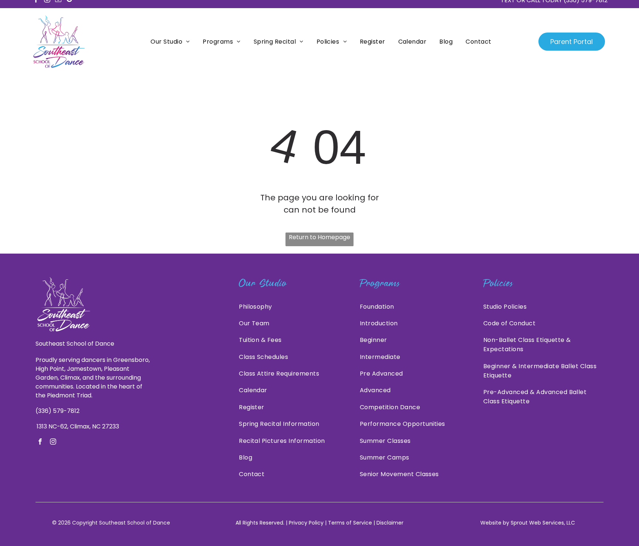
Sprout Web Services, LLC (543, 522)
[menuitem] (169, 41)
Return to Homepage (319, 237)
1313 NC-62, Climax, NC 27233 (78, 426)
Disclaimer (389, 522)
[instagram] (53, 442)
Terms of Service (350, 522)
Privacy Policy (306, 522)
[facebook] (40, 442)
